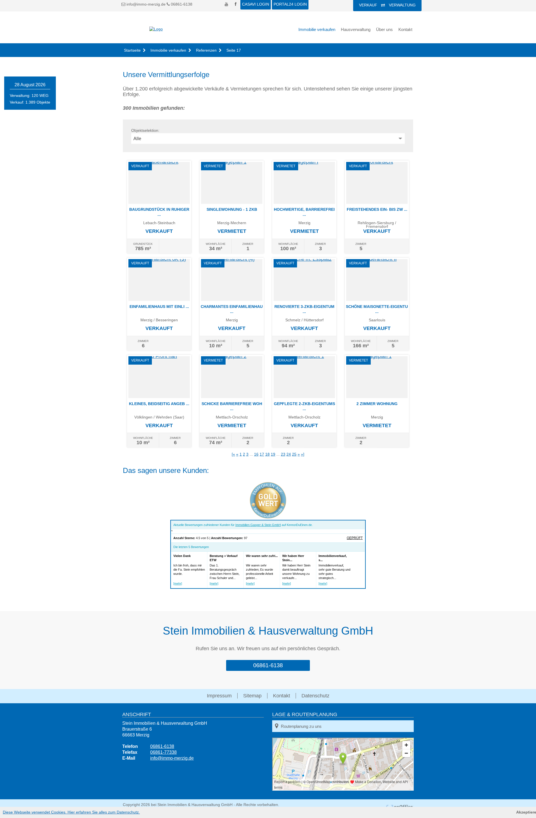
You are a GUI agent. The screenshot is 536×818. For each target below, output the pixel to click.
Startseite (132, 50)
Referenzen (206, 50)
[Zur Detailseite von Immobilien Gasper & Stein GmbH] (268, 517)
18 (267, 454)
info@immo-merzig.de (146, 4)
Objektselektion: (145, 130)
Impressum (219, 696)
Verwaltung (402, 5)
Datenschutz (315, 696)
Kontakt (405, 29)
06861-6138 (181, 4)
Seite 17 (233, 50)
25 (294, 454)
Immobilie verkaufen (316, 29)
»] (302, 454)
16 (256, 454)
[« (233, 454)
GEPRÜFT (355, 538)
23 (283, 454)
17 (262, 454)
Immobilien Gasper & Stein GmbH (258, 525)
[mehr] (177, 583)
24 (288, 454)
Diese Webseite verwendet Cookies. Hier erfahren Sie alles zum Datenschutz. (71, 812)
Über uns (384, 29)
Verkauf (368, 5)
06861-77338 (163, 752)
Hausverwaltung (355, 29)
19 (273, 454)
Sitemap (252, 696)
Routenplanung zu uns (301, 726)
